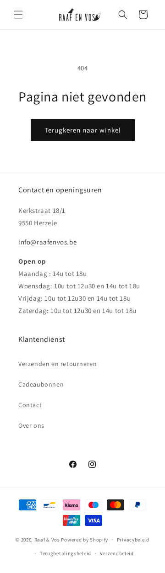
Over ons (31, 425)
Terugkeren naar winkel (82, 130)
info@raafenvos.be (47, 242)
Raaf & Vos (47, 539)
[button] (18, 15)
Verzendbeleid (117, 553)
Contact (30, 405)
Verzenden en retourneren (57, 364)
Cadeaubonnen (41, 384)
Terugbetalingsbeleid (65, 553)
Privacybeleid (133, 539)
